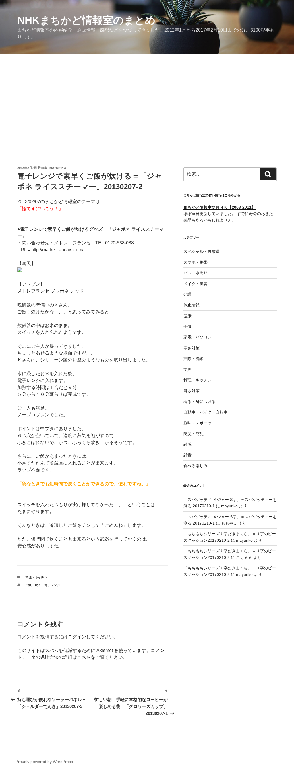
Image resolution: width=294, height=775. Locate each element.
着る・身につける (199, 401)
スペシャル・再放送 (201, 251)
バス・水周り (195, 273)
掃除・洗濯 (193, 358)
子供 (187, 326)
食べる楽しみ (195, 465)
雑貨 (187, 455)
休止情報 (191, 305)
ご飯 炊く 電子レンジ (42, 585)
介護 (187, 294)
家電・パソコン (197, 337)
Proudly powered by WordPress (44, 761)
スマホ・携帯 (195, 262)
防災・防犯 (193, 433)
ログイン (77, 636)
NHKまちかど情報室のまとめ (86, 20)
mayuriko (57, 167)
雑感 (187, 444)
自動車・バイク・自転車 (205, 412)
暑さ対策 (191, 390)
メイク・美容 (195, 283)
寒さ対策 (191, 348)
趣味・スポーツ (197, 423)
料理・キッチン (36, 577)
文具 (187, 369)
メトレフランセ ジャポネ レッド (50, 291)
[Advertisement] (147, 97)
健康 (187, 316)
